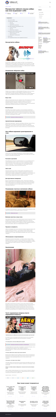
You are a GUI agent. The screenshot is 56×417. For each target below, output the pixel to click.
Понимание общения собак (13, 21)
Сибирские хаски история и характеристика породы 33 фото (43, 22)
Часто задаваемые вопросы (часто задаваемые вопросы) (17, 37)
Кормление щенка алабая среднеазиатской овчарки (22, 388)
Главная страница (8, 6)
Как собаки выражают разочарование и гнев (15, 26)
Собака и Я (13, 2)
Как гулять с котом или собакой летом (34, 402)
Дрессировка (41, 14)
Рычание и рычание (13, 27)
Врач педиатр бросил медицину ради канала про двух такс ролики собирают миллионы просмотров (45, 389)
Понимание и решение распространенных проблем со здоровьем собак (43, 52)
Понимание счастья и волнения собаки (15, 31)
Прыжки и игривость (13, 33)
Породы (40, 17)
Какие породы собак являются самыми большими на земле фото (10, 402)
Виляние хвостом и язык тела (14, 32)
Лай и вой (11, 28)
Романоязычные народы (22, 402)
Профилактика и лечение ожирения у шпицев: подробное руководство (44, 33)
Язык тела (11, 22)
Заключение (10, 36)
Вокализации (12, 23)
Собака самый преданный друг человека (45, 402)
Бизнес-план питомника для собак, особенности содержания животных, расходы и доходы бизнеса (47, 40)
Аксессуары (41, 12)
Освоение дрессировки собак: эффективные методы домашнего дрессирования (44, 28)
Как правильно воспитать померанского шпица (34, 388)
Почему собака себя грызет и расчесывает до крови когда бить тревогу (10, 388)
